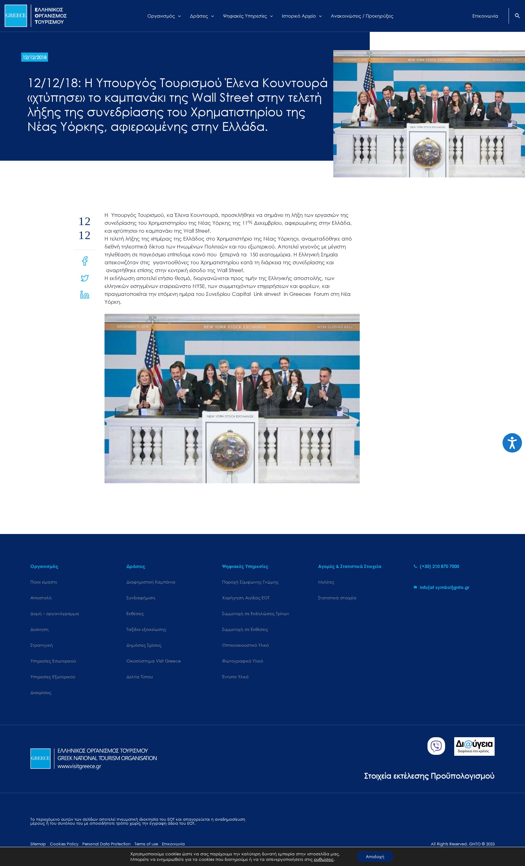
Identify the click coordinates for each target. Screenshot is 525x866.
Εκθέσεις (135, 613)
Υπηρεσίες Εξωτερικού (52, 676)
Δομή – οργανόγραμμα (54, 613)
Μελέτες (326, 582)
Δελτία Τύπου (139, 676)
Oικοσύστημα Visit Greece (153, 661)
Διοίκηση (39, 629)
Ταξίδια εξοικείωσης (146, 629)
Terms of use (146, 844)
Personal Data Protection (106, 844)
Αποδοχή (375, 856)
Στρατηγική (41, 645)
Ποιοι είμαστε (43, 582)
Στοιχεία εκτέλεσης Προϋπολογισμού (429, 775)
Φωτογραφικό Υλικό (242, 661)
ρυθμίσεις (324, 859)
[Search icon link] (517, 16)
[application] (178, 15)
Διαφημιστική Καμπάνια (150, 582)
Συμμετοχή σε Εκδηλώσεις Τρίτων (255, 613)
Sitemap (38, 844)
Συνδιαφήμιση (140, 598)
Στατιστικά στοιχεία (337, 598)
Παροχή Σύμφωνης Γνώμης (250, 582)
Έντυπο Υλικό (235, 676)
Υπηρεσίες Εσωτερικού (53, 661)
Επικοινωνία (173, 844)
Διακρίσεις (40, 692)
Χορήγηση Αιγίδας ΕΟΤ (245, 598)
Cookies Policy (64, 844)
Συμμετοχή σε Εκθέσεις (245, 629)
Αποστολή (41, 598)
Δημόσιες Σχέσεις (143, 645)
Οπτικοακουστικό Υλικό (245, 645)
